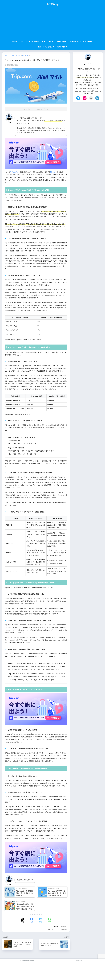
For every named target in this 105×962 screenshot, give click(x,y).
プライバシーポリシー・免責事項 (26, 960)
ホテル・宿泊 (61, 41)
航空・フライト (47, 41)
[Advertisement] (52, 23)
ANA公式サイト (14, 172)
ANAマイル (56, 929)
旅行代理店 (64, 926)
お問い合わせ (62, 46)
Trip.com (52, 172)
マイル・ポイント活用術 (30, 41)
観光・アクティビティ (46, 46)
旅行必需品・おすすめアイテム (81, 41)
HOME (14, 41)
